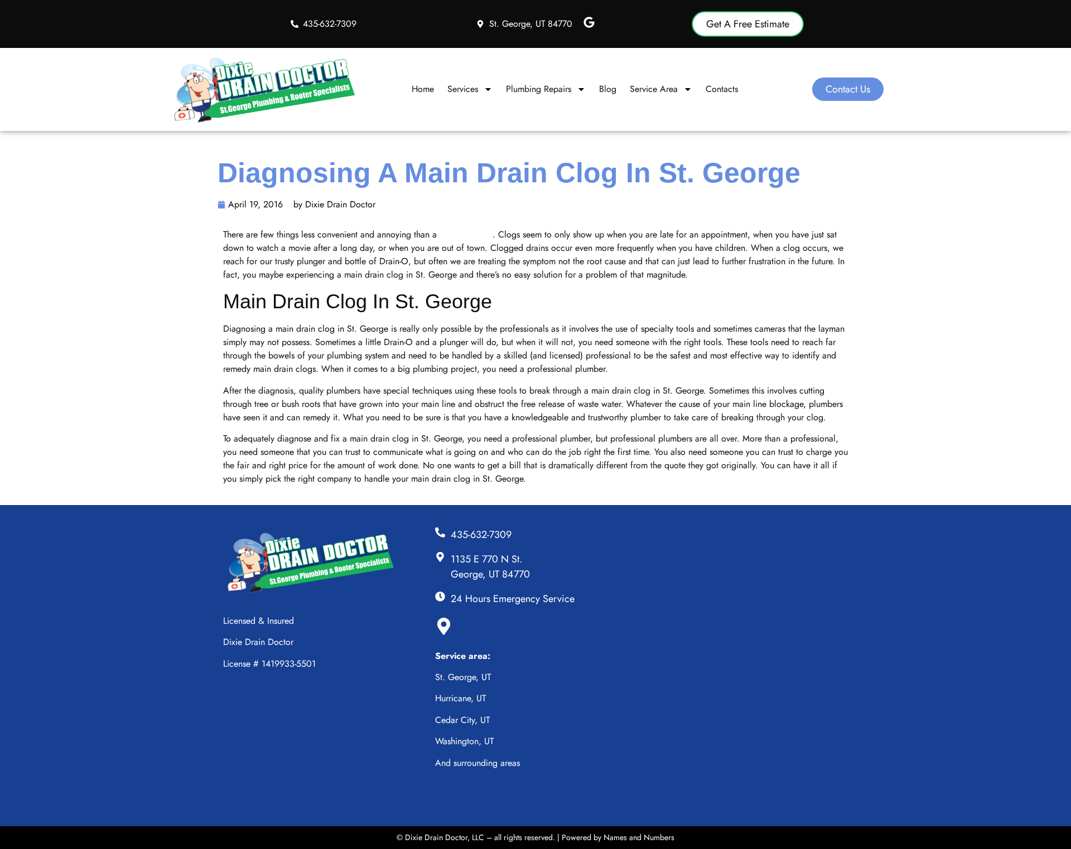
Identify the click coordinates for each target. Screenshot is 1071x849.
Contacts (722, 89)
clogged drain (466, 234)
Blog (607, 89)
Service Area (654, 89)
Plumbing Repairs (538, 89)
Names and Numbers (639, 837)
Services (462, 89)
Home (423, 89)
